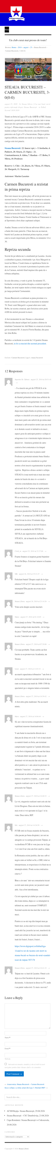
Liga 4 (28, 357)
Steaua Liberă (23, 1148)
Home (14, 47)
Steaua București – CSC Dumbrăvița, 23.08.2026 (28, 1115)
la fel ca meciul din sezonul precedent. (30, 343)
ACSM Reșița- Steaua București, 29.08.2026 (26, 1110)
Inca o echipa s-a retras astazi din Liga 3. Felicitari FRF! (25, 1088)
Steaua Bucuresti (12, 148)
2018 (20, 47)
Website (7, 1059)
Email (7, 1048)
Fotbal (43, 107)
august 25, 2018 (11, 104)
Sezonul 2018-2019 (12, 110)
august (25, 47)
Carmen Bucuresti (18, 357)
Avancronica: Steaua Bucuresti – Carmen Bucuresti (25, 1084)
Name (7, 1037)
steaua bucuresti (37, 357)
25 (31, 47)
